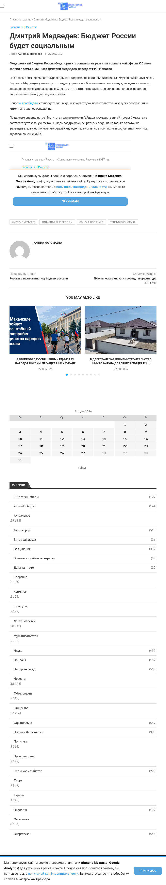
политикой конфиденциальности (53, 873)
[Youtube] (145, 6)
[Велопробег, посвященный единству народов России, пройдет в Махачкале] (45, 330)
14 (104, 439)
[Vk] (149, 6)
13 (83, 439)
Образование (23, 693)
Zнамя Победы (85, 506)
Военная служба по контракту (85, 558)
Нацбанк (85, 660)
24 (20, 453)
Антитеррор (85, 530)
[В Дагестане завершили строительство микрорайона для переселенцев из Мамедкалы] (120, 330)
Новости (20, 678)
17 (20, 446)
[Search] (164, 6)
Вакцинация (85, 549)
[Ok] (158, 6)
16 (146, 439)
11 (41, 439)
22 (125, 446)
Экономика (21, 819)
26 (62, 453)
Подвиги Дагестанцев (85, 732)
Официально (85, 722)
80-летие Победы (85, 497)
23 (146, 446)
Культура (20, 606)
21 (104, 446)
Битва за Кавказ (85, 539)
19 (62, 446)
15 (125, 439)
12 (62, 439)
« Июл (82, 467)
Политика (20, 741)
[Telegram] (153, 6)
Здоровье (20, 577)
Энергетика (85, 834)
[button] (15, 340)
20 (83, 446)
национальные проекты (57, 222)
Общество (21, 708)
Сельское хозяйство (85, 771)
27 (83, 453)
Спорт (18, 780)
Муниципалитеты (26, 636)
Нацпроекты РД (85, 669)
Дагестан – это (85, 567)
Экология (85, 810)
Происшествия (24, 756)
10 (20, 439)
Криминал (21, 591)
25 (41, 453)
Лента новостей (24, 621)
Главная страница (20, 19)
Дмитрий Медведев (23, 222)
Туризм (19, 795)
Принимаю (147, 870)
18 (41, 446)
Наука (85, 650)
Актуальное (22, 515)
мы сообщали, (28, 103)
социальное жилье (91, 222)
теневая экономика (122, 222)
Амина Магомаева (30, 53)
